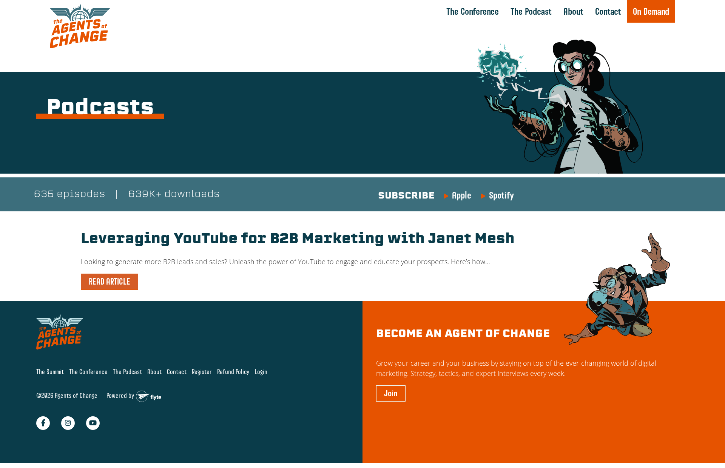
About (573, 11)
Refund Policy (233, 371)
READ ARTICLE (109, 281)
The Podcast (531, 11)
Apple (461, 195)
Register (202, 371)
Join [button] (391, 393)
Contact (608, 11)
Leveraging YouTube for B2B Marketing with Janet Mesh (297, 239)
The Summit (50, 371)
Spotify (501, 195)
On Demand (651, 11)
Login (261, 371)
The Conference (472, 11)
